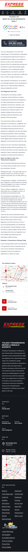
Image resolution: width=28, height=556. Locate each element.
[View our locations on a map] (14, 467)
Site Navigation (6, 534)
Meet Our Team (6, 506)
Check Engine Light (7, 494)
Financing (17, 500)
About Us (4, 491)
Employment (18, 497)
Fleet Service (5, 503)
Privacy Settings (6, 547)
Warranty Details (6, 519)
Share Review (6, 512)
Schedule (20, 13)
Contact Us (5, 497)
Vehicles (4, 516)
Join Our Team (19, 503)
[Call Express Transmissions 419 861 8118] (7, 408)
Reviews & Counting (14, 31)
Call (7, 13)
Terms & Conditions (7, 541)
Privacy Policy (6, 544)
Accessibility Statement (8, 537)
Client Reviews (19, 494)
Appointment (18, 491)
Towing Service (19, 512)
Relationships (6, 509)
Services (17, 509)
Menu (3, 13)
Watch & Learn (19, 516)
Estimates (13, 13)
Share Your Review (15, 35)
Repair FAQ (18, 506)
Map (25, 13)
